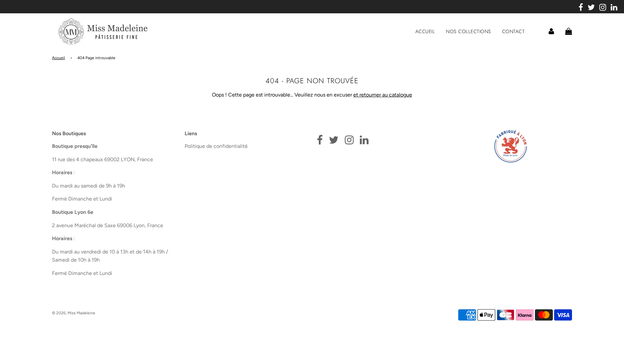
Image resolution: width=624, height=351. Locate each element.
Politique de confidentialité (216, 146)
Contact (513, 31)
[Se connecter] (551, 31)
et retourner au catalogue (382, 95)
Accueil (425, 31)
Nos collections (468, 31)
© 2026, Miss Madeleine (73, 313)
